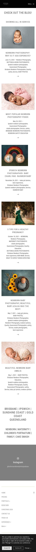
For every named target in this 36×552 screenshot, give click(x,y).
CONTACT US (6, 514)
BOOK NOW (5, 505)
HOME (3, 493)
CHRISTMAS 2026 (7, 509)
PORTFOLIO (5, 501)
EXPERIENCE (6, 522)
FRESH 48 (5, 518)
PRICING (4, 497)
